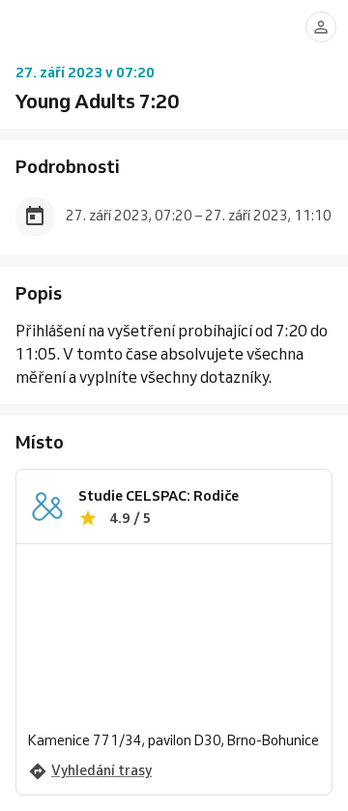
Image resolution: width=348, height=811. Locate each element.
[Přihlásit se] (320, 27)
